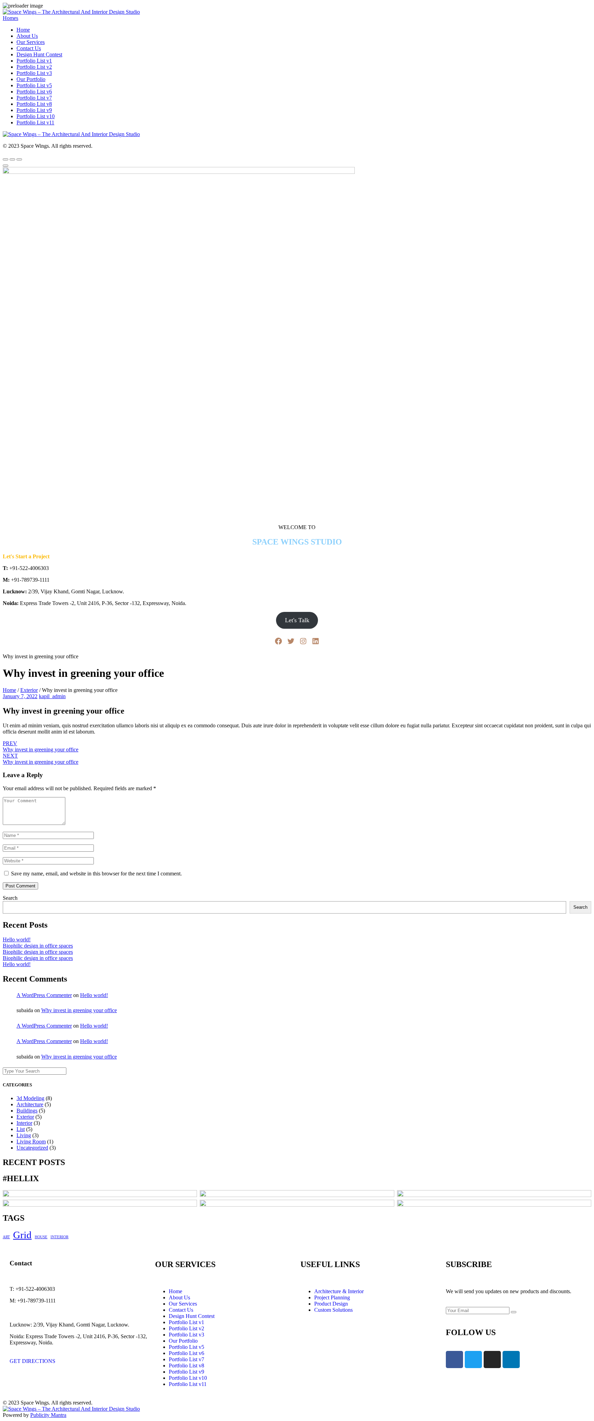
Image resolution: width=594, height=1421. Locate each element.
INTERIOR (59, 1237)
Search (10, 898)
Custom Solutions (333, 1310)
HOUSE (41, 1237)
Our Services (30, 42)
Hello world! (17, 939)
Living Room (31, 1141)
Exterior (29, 690)
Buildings (26, 1111)
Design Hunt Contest (39, 54)
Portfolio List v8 (34, 104)
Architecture (29, 1104)
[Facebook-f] (454, 1359)
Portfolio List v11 (35, 122)
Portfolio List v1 (34, 61)
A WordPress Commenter (44, 995)
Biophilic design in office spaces (38, 946)
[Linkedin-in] (511, 1359)
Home (23, 30)
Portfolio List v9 (34, 110)
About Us (27, 36)
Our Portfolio (30, 79)
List (20, 1129)
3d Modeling (30, 1098)
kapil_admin (52, 696)
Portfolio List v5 (34, 85)
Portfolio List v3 (34, 73)
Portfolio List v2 (34, 67)
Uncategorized (32, 1148)
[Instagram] (303, 641)
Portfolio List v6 (34, 91)
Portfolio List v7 (34, 98)
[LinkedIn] (315, 641)
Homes (10, 18)
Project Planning (332, 1297)
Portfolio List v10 (35, 116)
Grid (22, 1234)
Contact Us (28, 48)
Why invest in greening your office (79, 1010)
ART (6, 1237)
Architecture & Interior (339, 1291)
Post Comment (20, 885)
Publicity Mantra (48, 1415)
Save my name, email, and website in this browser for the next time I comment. (96, 873)
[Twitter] (291, 641)
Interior (24, 1123)
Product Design (331, 1304)
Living (23, 1135)
